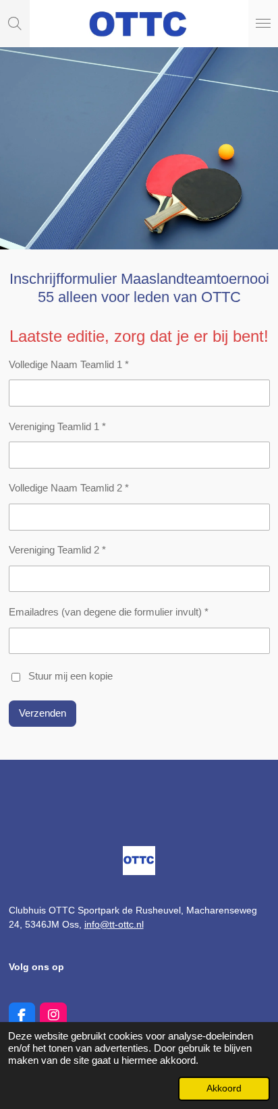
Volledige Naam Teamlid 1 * (69, 364)
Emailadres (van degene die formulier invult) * (108, 612)
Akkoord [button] (224, 1088)
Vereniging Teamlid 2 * (57, 550)
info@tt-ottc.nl (114, 924)
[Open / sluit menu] (263, 23)
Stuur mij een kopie (70, 676)
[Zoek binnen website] (15, 23)
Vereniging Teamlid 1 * (57, 426)
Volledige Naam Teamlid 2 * (69, 487)
